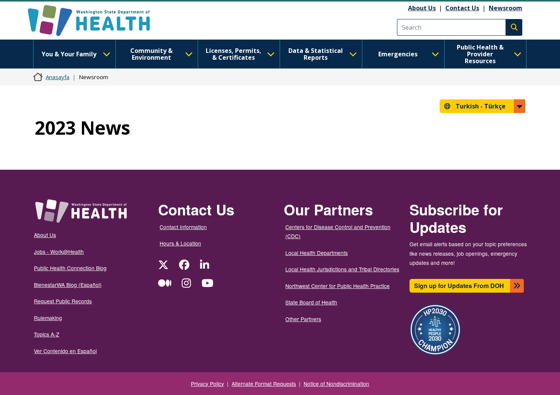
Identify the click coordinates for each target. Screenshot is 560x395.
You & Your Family (69, 54)
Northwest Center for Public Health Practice (337, 286)
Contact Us (462, 8)
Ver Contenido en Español (65, 351)
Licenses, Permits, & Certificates (233, 54)
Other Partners (303, 319)
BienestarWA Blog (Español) (68, 284)
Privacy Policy (207, 383)
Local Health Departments (316, 252)
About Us (422, 8)
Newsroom (505, 8)
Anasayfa (57, 77)
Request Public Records (63, 301)
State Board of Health (311, 302)
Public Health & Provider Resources (480, 54)
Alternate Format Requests (264, 383)
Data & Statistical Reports (315, 54)
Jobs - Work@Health (59, 251)
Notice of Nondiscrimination (336, 383)
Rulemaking (48, 318)
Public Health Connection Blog (70, 268)
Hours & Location (180, 243)
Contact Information (183, 227)
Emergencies (398, 54)
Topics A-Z (46, 334)
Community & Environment (151, 54)
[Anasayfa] (95, 21)
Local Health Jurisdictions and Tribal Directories (342, 269)
